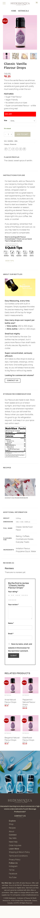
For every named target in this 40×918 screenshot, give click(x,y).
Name (11, 623)
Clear (34, 117)
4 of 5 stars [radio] (24, 595)
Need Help (13, 841)
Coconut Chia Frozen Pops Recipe (16, 498)
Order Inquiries (15, 845)
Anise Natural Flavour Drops (10, 700)
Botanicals (23, 11)
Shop (11, 824)
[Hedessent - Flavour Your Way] (20, 3)
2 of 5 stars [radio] (12, 595)
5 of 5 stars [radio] (12, 600)
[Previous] (6, 32)
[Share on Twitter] (13, 149)
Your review (13, 604)
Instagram (13, 866)
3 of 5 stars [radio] (17, 595)
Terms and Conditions (18, 855)
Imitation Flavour (23, 548)
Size (5, 120)
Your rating (13, 591)
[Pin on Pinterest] (20, 149)
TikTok (11, 870)
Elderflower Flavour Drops (28, 738)
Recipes (12, 827)
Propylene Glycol (23, 551)
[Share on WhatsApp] (6, 149)
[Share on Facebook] (9, 149)
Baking (19, 536)
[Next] (34, 32)
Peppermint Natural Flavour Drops (29, 702)
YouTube (12, 877)
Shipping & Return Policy (19, 852)
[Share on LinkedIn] (24, 149)
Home (13, 11)
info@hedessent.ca (32, 895)
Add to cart (22, 134)
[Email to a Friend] (17, 149)
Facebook (13, 873)
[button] (4, 3)
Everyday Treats (22, 542)
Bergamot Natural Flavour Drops (12, 738)
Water (33, 551)
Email (11, 633)
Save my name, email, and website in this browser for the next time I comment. (20, 647)
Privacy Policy (14, 859)
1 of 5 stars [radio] (9, 595)
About (11, 831)
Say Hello (13, 838)
